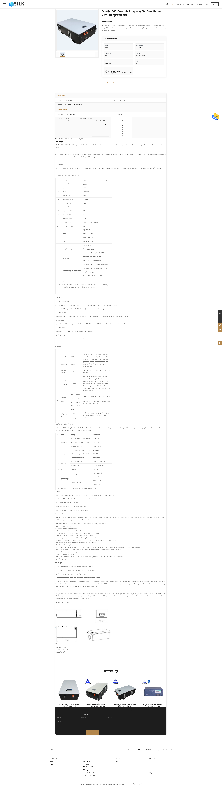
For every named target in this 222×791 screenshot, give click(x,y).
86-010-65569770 (166, 749)
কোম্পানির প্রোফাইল (54, 761)
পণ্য (172, 4)
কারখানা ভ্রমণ (190, 4)
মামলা (150, 770)
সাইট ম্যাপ (151, 773)
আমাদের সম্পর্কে (180, 4)
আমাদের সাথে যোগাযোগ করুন (56, 770)
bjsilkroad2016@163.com (148, 749)
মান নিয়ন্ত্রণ (199, 4)
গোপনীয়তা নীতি (139, 784)
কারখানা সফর (53, 764)
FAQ (117, 761)
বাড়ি (167, 4)
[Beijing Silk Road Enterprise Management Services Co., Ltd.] (16, 4)
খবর (149, 767)
